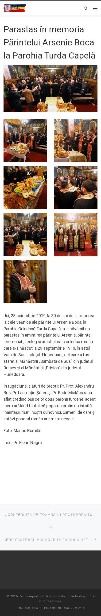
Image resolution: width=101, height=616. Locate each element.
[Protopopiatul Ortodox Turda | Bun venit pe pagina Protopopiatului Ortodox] (15, 8)
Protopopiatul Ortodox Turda (42, 596)
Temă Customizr (73, 607)
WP (38, 607)
